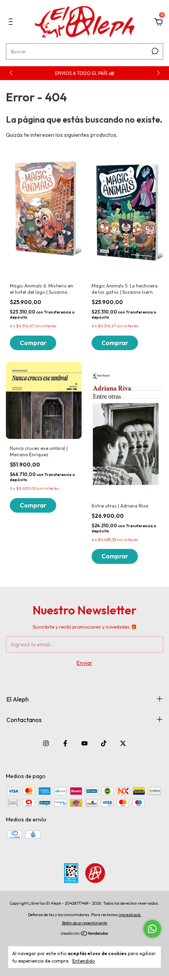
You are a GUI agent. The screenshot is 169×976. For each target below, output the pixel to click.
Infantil (31, 157)
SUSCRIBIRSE (85, 179)
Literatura (34, 146)
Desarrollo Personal (47, 135)
